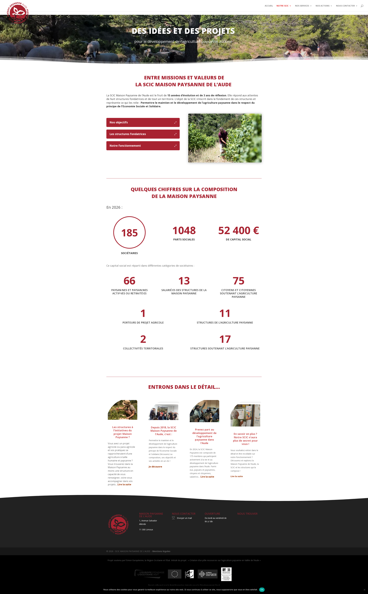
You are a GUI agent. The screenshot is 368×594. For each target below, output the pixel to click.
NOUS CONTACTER (345, 6)
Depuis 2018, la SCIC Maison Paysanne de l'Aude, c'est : (163, 431)
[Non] (364, 589)
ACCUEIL (269, 6)
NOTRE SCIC (283, 6)
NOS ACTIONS (322, 6)
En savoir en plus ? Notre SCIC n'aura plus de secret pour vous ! (245, 439)
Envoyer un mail (184, 518)
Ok (262, 589)
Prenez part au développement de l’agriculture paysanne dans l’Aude (204, 436)
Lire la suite (124, 484)
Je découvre (155, 466)
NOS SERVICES (302, 6)
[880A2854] (225, 161)
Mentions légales (161, 551)
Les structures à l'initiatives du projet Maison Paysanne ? (122, 432)
